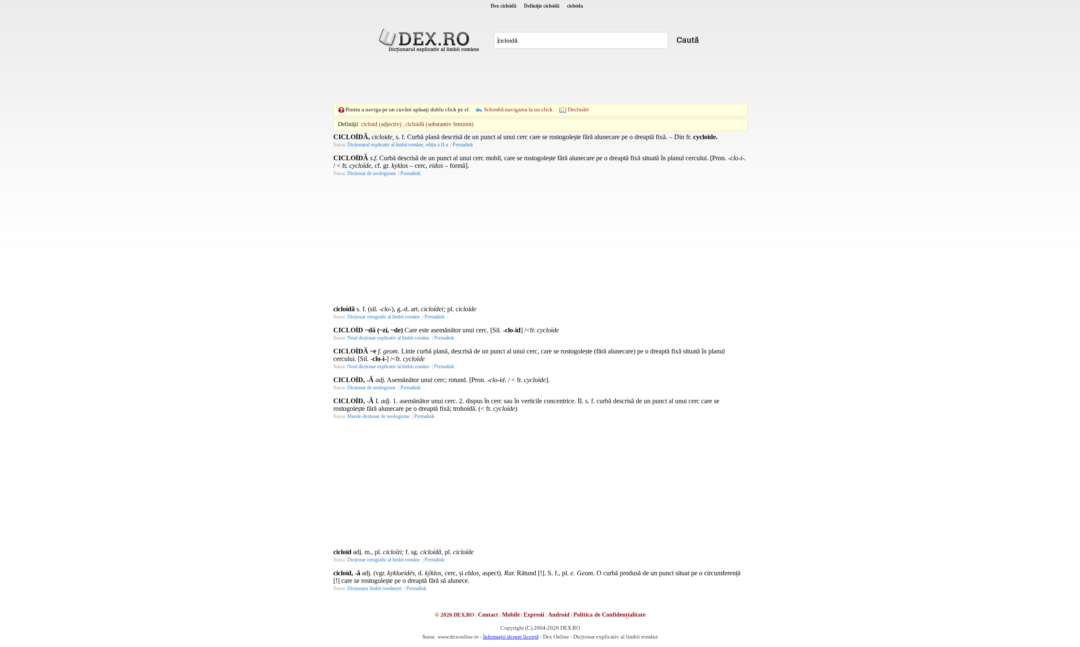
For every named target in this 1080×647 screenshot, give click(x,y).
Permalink (463, 145)
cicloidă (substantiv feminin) (439, 124)
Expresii (534, 615)
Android (559, 615)
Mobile (511, 615)
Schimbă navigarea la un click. (519, 109)
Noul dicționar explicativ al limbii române (388, 338)
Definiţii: (349, 124)
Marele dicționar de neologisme (378, 416)
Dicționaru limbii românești (374, 588)
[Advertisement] (540, 78)
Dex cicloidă (503, 6)
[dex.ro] (430, 40)
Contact (488, 615)
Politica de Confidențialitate (609, 615)
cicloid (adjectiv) (381, 124)
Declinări (578, 109)
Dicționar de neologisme (371, 173)
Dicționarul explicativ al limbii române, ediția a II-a (397, 145)
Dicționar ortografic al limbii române (383, 317)
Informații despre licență (511, 637)
